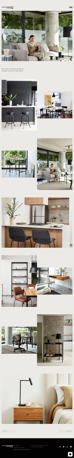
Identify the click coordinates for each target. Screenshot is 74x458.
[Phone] (60, 447)
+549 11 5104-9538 (19, 447)
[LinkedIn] (70, 447)
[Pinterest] (63, 447)
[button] (70, 7)
